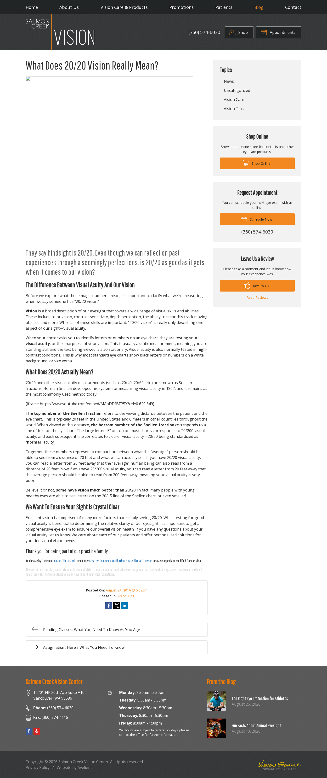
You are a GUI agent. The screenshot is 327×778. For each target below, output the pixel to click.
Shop (242, 32)
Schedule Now (260, 219)
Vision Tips (126, 596)
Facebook (29, 731)
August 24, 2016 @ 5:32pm (126, 590)
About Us (69, 7)
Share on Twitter (116, 605)
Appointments (282, 32)
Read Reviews (257, 297)
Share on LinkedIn (124, 605)
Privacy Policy (38, 767)
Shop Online (261, 163)
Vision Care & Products (124, 7)
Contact (293, 7)
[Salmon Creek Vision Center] (60, 32)
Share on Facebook (108, 605)
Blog (259, 7)
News (229, 81)
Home (32, 7)
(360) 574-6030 (204, 32)
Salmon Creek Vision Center (83, 761)
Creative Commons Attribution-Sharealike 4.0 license (120, 561)
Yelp (37, 731)
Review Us (260, 285)
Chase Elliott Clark (64, 561)
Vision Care (234, 99)
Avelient (85, 767)
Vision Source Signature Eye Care (279, 764)
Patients (223, 7)
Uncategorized (237, 90)
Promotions (181, 7)
